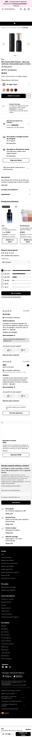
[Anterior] (3, 44)
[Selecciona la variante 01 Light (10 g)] (4, 90)
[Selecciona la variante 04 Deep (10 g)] (15, 90)
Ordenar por (5, 258)
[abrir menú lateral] (2, 9)
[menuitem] (25, 9)
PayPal (20, 76)
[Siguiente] (28, 44)
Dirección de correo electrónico (10, 490)
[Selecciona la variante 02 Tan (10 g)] (8, 90)
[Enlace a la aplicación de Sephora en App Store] (18, 676)
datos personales (18, 481)
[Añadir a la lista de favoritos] (16, 206)
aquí (25, 681)
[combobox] (16, 262)
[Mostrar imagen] (15, 43)
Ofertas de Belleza (6, 683)
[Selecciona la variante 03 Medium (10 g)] (11, 90)
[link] (16, 293)
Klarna (25, 76)
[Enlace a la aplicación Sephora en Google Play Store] (7, 676)
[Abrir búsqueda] (21, 9)
